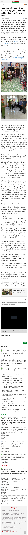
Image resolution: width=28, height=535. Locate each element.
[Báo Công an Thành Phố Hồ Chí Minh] (15, 1)
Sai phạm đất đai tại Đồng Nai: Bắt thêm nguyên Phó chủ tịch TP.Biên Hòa (19, 292)
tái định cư (17, 41)
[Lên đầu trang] (25, 532)
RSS (26, 4)
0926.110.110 (8, 531)
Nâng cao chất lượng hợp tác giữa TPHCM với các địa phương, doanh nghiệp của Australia (19, 457)
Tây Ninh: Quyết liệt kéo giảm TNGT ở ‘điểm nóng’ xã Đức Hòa (19, 489)
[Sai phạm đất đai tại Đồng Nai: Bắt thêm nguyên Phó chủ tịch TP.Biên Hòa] (7, 292)
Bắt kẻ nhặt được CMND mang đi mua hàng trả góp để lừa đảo (19, 352)
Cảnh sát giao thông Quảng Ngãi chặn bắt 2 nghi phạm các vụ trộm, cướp (18, 498)
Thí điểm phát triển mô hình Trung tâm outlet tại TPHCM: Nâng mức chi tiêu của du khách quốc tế (18, 444)
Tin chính (4, 414)
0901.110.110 (14, 531)
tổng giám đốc (12, 304)
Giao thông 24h (6, 465)
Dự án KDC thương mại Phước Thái (14, 302)
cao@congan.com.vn (9, 527)
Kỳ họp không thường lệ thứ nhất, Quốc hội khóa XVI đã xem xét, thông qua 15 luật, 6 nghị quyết (13, 422)
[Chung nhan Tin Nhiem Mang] (8, 532)
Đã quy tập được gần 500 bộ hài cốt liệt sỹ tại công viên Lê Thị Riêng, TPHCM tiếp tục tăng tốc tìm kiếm (19, 430)
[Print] (26, 18)
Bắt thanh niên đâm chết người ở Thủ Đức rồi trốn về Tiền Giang (19, 361)
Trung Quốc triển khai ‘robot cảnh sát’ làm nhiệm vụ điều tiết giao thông (18, 479)
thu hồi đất (8, 43)
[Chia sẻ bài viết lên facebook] (23, 18)
